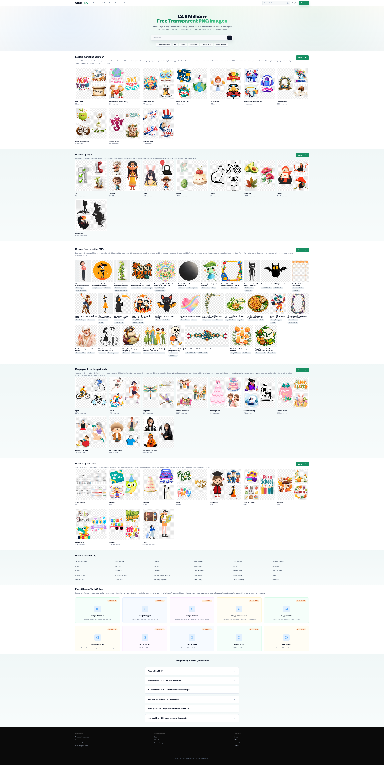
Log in (294, 3)
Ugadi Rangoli (160, 288)
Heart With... (185, 320)
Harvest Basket (199, 571)
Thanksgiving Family (160, 580)
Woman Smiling (81, 290)
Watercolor (247, 193)
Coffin (235, 566)
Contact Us (237, 746)
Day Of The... (97, 288)
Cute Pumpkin (237, 562)
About (236, 737)
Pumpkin (157, 562)
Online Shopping (238, 580)
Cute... (158, 320)
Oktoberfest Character (162, 575)
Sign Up (157, 740)
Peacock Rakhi (190, 352)
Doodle (279, 193)
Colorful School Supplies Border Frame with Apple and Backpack (230, 285)
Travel (144, 542)
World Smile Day (148, 101)
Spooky (183, 44)
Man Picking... (80, 320)
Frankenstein (198, 566)
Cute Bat (166, 320)
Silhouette (79, 233)
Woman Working (249, 411)
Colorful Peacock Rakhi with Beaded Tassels (200, 349)
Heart (194, 320)
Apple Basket (277, 571)
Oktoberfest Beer (121, 575)
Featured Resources (82, 743)
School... (234, 288)
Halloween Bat (266, 288)
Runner (111, 411)
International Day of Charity (118, 101)
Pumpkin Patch (198, 562)
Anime (144, 193)
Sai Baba (91, 353)
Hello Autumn (136, 288)
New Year (112, 542)
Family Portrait (138, 323)
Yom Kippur (79, 101)
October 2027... (298, 288)
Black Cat (248, 290)
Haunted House (206, 44)
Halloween (95, 3)
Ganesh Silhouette (81, 575)
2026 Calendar (80, 502)
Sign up (303, 3)
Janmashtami (282, 101)
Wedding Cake (215, 411)
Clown (273, 323)
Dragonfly (145, 411)
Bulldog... (126, 353)
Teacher (118, 3)
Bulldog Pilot (136, 353)
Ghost (77, 566)
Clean (81, 3)
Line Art (212, 193)
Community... (148, 353)
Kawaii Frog (205, 288)
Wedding (145, 502)
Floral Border (293, 323)
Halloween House (81, 562)
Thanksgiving (119, 580)
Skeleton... (173, 355)
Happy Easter (282, 411)
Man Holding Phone (115, 450)
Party (178, 502)
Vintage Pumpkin (278, 562)
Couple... (102, 353)
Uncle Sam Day (147, 141)
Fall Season (118, 571)
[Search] (288, 3)
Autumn (126, 3)
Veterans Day (79, 580)
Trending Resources (82, 737)
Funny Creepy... (276, 320)
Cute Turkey (198, 580)
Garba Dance (198, 575)
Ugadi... (240, 320)
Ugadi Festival (160, 290)
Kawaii (178, 193)
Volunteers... (160, 353)
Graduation (214, 502)
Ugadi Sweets (253, 320)
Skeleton (107, 288)
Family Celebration (182, 411)
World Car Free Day (182, 101)
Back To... (225, 288)
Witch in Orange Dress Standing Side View (105, 317)
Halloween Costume (164, 44)
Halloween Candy (221, 44)
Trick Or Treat (119, 562)
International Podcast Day (253, 101)
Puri (261, 320)
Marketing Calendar (81, 746)
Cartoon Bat (278, 288)
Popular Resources (81, 740)
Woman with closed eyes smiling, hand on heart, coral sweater (82, 285)
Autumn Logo (147, 288)
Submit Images (159, 743)
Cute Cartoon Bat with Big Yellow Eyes (274, 284)
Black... (181, 288)
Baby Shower (79, 542)
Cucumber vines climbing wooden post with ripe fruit (121, 285)
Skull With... (246, 353)
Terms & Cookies (239, 743)
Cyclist (77, 411)
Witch (101, 323)
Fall (175, 44)
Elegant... (207, 320)
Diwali (274, 575)
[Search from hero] (229, 38)
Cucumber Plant (120, 288)
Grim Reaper (193, 44)
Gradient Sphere (192, 288)
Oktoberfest (214, 101)
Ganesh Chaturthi (115, 141)
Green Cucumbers (121, 290)
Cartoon (112, 193)
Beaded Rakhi (202, 352)
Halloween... (249, 288)
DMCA (236, 740)
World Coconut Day (82, 141)
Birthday (112, 502)
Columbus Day (237, 575)
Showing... (79, 288)
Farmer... (91, 320)
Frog (213, 288)
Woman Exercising (81, 450)
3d (76, 193)
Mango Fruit (271, 353)
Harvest (157, 571)
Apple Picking (237, 571)
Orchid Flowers (217, 320)
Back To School (249, 502)
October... (296, 290)
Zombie (156, 566)
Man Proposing (113, 353)
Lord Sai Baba (80, 353)
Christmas (275, 580)
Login (156, 737)
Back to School (107, 3)
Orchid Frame (293, 320)
